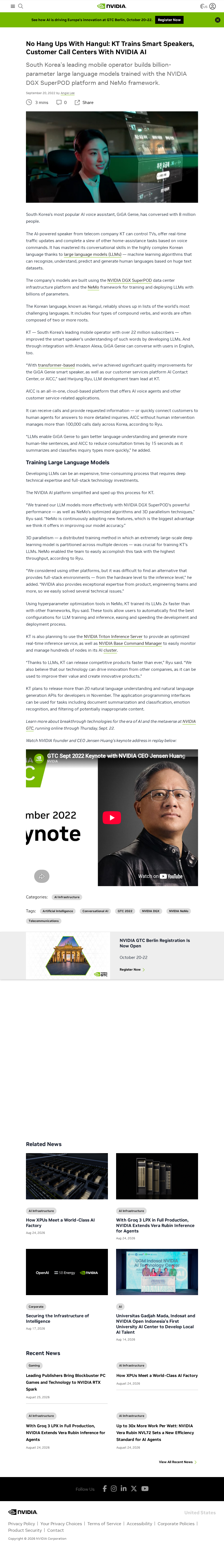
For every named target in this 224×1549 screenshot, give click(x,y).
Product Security (25, 1530)
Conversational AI (95, 911)
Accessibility (139, 1523)
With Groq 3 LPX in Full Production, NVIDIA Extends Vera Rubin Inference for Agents (65, 1432)
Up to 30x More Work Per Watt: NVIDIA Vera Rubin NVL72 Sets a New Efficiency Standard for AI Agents (155, 1432)
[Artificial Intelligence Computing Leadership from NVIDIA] (111, 6)
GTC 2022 (125, 911)
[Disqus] (112, 1056)
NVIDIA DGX (151, 911)
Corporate (36, 1307)
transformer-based (56, 365)
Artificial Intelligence (58, 911)
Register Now (130, 969)
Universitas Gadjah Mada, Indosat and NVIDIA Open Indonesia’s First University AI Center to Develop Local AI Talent (155, 1324)
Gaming (34, 1365)
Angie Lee (68, 93)
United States (200, 1512)
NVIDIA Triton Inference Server (113, 636)
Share (87, 102)
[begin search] (20, 6)
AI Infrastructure (131, 1365)
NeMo (93, 287)
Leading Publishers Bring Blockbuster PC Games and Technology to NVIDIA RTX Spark (65, 1382)
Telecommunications (44, 921)
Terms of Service (104, 1523)
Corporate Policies (176, 1523)
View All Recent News (176, 1462)
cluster (110, 650)
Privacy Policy (21, 1523)
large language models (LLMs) (93, 254)
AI (120, 1307)
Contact (55, 1530)
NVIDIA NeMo (178, 911)
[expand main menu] (13, 6)
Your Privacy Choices (61, 1523)
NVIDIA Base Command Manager (130, 643)
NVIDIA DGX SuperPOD (129, 280)
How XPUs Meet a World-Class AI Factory (157, 1375)
